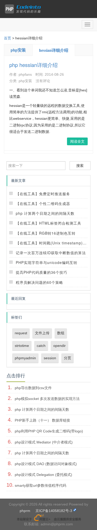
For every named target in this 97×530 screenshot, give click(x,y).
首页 (7, 38)
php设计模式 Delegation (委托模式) (43, 475)
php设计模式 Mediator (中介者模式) (44, 442)
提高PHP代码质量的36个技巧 (41, 272)
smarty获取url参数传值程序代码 (40, 485)
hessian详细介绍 (53, 50)
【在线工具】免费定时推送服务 (43, 193)
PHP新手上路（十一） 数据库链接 (42, 420)
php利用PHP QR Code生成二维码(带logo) (49, 431)
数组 (60, 333)
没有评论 (43, 81)
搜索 (80, 166)
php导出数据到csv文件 (33, 388)
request (21, 333)
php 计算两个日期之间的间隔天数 (45, 213)
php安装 (18, 50)
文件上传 (42, 333)
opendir (59, 346)
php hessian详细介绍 (33, 65)
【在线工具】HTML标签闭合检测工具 (48, 223)
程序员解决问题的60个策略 (39, 282)
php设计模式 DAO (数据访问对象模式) (46, 464)
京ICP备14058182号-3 (53, 511)
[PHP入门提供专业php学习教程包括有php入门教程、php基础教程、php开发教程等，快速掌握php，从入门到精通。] (24, 9)
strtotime (22, 346)
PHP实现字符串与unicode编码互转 (46, 262)
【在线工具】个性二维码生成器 (43, 203)
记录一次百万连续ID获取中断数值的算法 (51, 252)
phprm (25, 511)
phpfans (25, 74)
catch (41, 346)
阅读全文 (77, 141)
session (50, 358)
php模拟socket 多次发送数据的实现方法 (47, 399)
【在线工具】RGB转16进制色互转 (46, 233)
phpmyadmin (25, 358)
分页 (67, 358)
